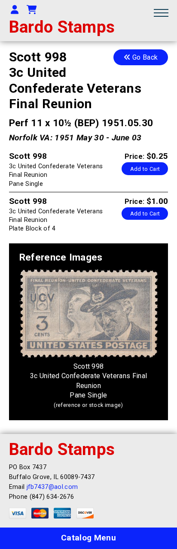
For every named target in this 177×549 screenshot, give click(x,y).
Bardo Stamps (62, 26)
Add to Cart (145, 169)
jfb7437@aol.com (52, 487)
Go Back (144, 57)
